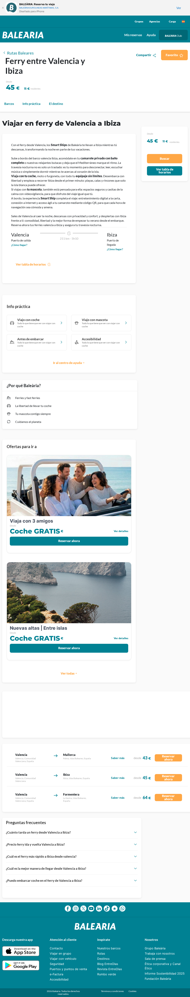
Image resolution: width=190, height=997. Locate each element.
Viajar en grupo (60, 953)
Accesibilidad (59, 979)
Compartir (143, 55)
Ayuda (151, 35)
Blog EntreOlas (107, 964)
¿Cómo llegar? (19, 244)
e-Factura (56, 974)
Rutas (101, 953)
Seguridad (57, 964)
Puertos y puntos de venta (68, 969)
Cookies (132, 991)
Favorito (172, 55)
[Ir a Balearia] (23, 35)
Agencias (154, 21)
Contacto (56, 948)
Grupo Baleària (155, 948)
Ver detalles (121, 531)
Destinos (103, 958)
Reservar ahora (69, 541)
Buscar (164, 158)
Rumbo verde (106, 974)
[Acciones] (183, 21)
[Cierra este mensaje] (3, 8)
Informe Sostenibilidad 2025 (165, 973)
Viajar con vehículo (63, 958)
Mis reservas (133, 35)
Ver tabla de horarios (31, 264)
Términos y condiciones (112, 991)
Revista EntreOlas (109, 969)
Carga (172, 21)
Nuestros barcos (108, 948)
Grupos (139, 21)
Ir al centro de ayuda (67, 363)
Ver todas (67, 673)
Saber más (118, 758)
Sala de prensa (155, 958)
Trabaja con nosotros (160, 953)
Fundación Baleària (158, 979)
